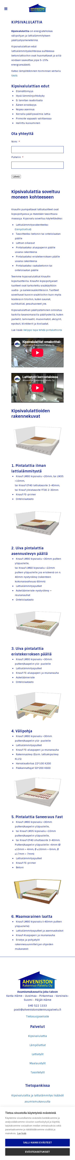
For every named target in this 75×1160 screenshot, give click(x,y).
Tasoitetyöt (38, 1072)
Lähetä (16, 176)
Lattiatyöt (37, 1054)
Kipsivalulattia (37, 1036)
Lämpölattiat (37, 1045)
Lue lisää (21, 1133)
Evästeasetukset (37, 1152)
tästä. (14, 75)
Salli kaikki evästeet (37, 1142)
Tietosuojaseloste (37, 1016)
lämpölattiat (23, 229)
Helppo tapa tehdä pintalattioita (42, 330)
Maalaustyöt (37, 1063)
